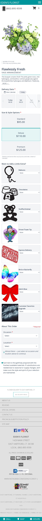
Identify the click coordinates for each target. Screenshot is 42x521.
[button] (36, 8)
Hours (36, 519)
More (4, 83)
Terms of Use (36, 513)
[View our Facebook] (15, 431)
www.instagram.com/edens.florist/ (20, 479)
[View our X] (26, 431)
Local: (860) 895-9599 (21, 447)
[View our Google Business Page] (19, 431)
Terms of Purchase (21, 513)
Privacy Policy (6, 513)
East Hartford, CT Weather (11, 502)
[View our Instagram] (22, 431)
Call (8, 519)
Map (21, 519)
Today (22, 92)
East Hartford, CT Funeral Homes (14, 495)
